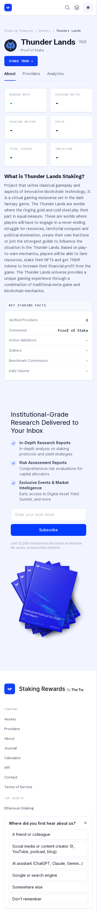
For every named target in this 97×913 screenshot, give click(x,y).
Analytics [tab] (55, 73)
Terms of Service (18, 787)
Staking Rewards (18, 31)
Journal (10, 748)
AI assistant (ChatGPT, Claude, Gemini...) (47, 863)
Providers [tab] (31, 73)
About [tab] (10, 73)
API (7, 767)
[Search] (67, 7)
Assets (44, 31)
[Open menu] (76, 7)
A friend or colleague (31, 834)
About (9, 738)
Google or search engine (34, 875)
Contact (11, 777)
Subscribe (48, 530)
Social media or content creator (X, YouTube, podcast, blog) (43, 849)
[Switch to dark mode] (88, 7)
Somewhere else (27, 887)
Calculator (12, 758)
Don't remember (26, 899)
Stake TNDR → (21, 61)
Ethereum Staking (18, 808)
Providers (12, 729)
